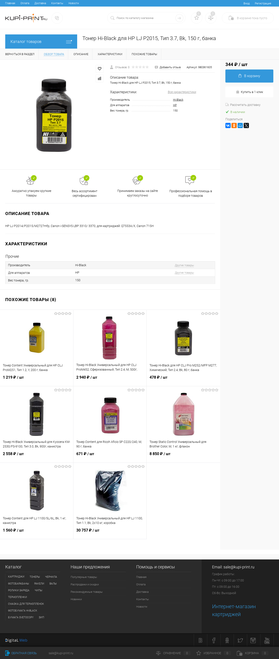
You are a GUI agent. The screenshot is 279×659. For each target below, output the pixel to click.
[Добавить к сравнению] (100, 78)
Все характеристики (182, 92)
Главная (10, 3)
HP (175, 105)
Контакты (57, 3)
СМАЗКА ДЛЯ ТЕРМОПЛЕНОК (26, 603)
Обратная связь (24, 653)
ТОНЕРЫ (35, 576)
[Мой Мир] (240, 125)
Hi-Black (178, 99)
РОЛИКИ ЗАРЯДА (18, 590)
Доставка (40, 3)
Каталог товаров (25, 41)
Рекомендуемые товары (87, 591)
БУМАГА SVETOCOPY (21, 617)
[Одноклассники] (234, 125)
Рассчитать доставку (245, 105)
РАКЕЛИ (39, 583)
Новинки (76, 599)
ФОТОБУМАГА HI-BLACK (22, 610)
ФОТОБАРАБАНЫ (18, 583)
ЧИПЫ (38, 590)
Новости (73, 3)
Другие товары (184, 265)
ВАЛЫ (53, 583)
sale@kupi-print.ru (238, 567)
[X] (246, 125)
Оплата (24, 3)
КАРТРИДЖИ (16, 576)
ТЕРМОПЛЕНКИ (17, 597)
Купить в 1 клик (252, 92)
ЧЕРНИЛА (51, 576)
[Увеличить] (55, 114)
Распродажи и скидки (85, 584)
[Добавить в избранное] (100, 69)
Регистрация (263, 3)
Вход (246, 3)
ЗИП (41, 617)
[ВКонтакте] (228, 125)
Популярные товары (84, 577)
